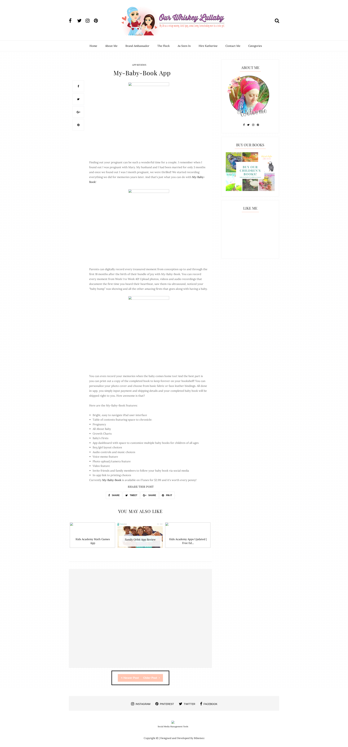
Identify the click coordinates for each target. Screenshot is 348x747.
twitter (189, 704)
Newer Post (131, 677)
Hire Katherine (208, 46)
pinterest (167, 704)
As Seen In (184, 46)
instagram (143, 704)
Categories (255, 46)
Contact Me (232, 46)
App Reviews (139, 65)
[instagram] (89, 20)
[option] (93, 536)
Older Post (150, 677)
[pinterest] (98, 20)
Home (93, 46)
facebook (210, 704)
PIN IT (168, 495)
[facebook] (72, 20)
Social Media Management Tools (173, 726)
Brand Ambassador (137, 46)
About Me (111, 46)
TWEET (133, 495)
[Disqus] (140, 621)
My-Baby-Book (111, 480)
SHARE (115, 495)
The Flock (163, 46)
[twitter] (81, 20)
